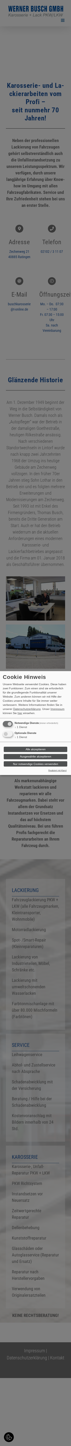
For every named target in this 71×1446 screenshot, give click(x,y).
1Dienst (21, 727)
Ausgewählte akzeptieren (35, 756)
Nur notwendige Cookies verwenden (35, 764)
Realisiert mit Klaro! (57, 770)
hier (20, 713)
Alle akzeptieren (36, 749)
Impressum (57, 709)
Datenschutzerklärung (27, 709)
